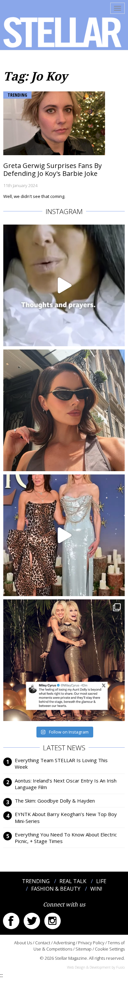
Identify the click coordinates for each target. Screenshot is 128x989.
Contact (42, 943)
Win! (96, 888)
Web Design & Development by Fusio (96, 967)
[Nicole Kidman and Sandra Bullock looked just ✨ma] (64, 535)
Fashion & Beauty (55, 888)
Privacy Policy (91, 943)
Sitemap (83, 949)
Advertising (64, 943)
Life (101, 881)
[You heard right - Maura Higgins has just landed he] (64, 410)
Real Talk (72, 881)
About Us (23, 943)
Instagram (52, 921)
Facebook (11, 921)
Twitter (32, 921)
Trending (17, 95)
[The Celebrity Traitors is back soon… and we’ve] (64, 285)
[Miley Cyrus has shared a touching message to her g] (64, 660)
